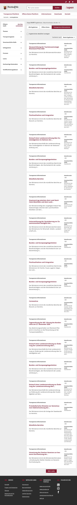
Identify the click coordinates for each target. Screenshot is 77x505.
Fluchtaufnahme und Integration (41, 115)
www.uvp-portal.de (45, 486)
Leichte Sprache (26, 493)
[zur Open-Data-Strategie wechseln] (69, 7)
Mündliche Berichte (36, 88)
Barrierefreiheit (26, 487)
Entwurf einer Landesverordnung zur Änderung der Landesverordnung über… (45, 345)
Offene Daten (46, 27)
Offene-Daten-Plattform (30, 14)
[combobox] (40, 8)
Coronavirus (33, 301)
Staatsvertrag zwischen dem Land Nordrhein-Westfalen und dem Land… (44, 201)
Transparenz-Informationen (62, 27)
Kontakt (67, 14)
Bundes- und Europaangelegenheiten (43, 68)
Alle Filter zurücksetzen (19, 25)
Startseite (6, 17)
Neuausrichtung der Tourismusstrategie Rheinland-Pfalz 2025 (44, 48)
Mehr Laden (51, 471)
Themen (5, 31)
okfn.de (42, 498)
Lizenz (5, 59)
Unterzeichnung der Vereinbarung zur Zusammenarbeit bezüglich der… (44, 222)
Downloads (58, 14)
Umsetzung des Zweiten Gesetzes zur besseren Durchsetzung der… (44, 453)
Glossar (7, 490)
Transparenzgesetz (8, 37)
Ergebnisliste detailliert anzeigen (39, 34)
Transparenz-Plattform (11, 14)
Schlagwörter (7, 48)
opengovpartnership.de (46, 495)
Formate (5, 53)
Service (10, 480)
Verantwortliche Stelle (9, 42)
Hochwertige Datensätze (10, 64)
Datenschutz (25, 496)
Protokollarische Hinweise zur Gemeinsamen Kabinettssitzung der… (44, 407)
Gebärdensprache (27, 490)
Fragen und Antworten (11, 487)
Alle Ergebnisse (33, 27)
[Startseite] (11, 7)
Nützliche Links (31, 480)
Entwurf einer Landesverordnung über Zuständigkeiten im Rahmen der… (44, 139)
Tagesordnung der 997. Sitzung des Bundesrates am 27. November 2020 (45, 323)
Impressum (25, 484)
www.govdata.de (44, 489)
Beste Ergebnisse (68, 37)
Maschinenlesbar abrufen (50, 23)
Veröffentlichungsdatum (10, 70)
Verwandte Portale (47, 481)
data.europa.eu (44, 492)
